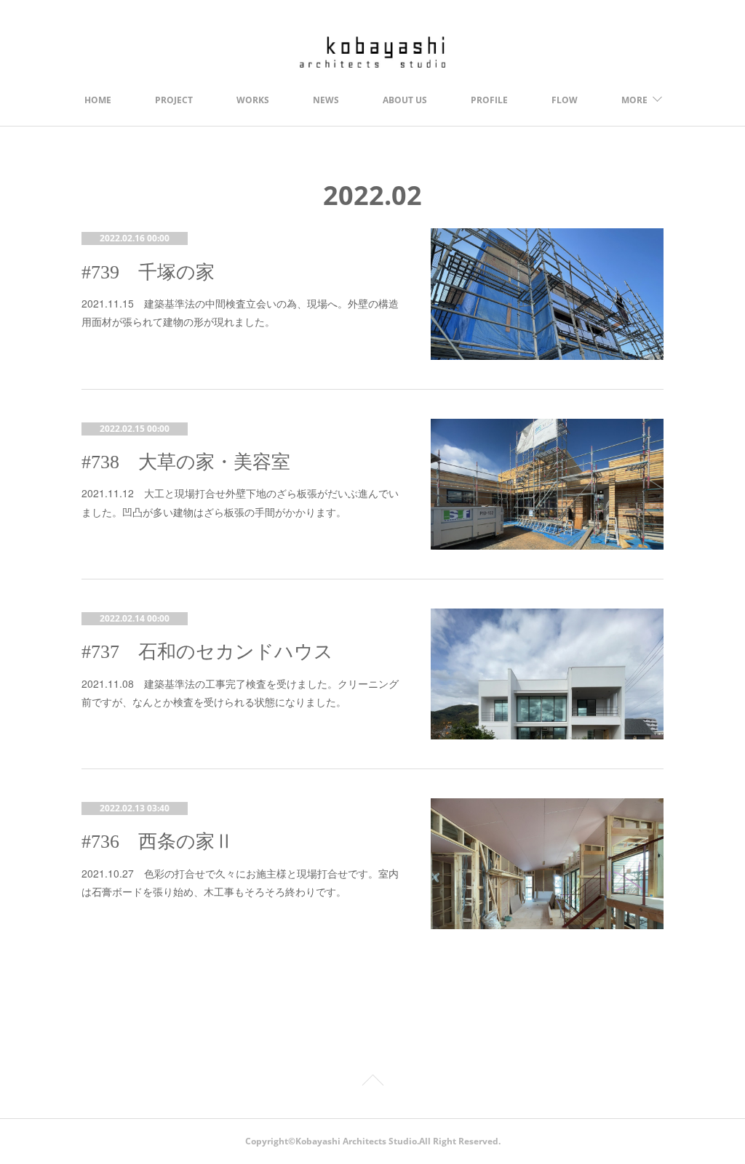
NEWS (326, 100)
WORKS (252, 100)
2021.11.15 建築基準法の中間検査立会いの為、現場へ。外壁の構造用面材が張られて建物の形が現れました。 (240, 312)
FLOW (564, 100)
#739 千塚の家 (148, 272)
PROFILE (489, 100)
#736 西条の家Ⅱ (157, 841)
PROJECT (174, 100)
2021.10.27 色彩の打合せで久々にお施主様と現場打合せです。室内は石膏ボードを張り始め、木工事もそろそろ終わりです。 (240, 882)
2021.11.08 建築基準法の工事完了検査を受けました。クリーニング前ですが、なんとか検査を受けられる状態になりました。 (240, 692)
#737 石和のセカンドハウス (207, 651)
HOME (97, 100)
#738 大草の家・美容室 (185, 462)
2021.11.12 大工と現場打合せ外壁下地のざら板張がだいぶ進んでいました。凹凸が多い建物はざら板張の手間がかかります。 (240, 502)
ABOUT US (405, 100)
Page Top (372, 1083)
